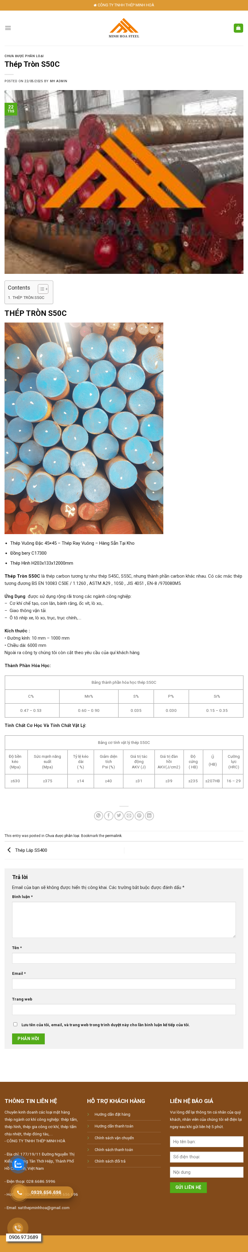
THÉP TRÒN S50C (28, 297)
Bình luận (22, 896)
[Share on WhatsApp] (98, 816)
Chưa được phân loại (24, 56)
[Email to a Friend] (129, 816)
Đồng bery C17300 (28, 553)
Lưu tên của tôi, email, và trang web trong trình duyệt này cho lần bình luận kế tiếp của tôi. (105, 1025)
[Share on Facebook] (108, 816)
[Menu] (8, 28)
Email (19, 973)
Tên (17, 947)
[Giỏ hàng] (238, 28)
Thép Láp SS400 (30, 850)
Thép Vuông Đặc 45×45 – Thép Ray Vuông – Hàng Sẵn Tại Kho (72, 543)
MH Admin (58, 81)
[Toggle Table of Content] (40, 289)
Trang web (22, 999)
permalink (113, 836)
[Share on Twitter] (119, 816)
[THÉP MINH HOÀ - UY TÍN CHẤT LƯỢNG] (124, 28)
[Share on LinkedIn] (149, 816)
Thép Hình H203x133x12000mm (41, 563)
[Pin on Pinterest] (139, 816)
